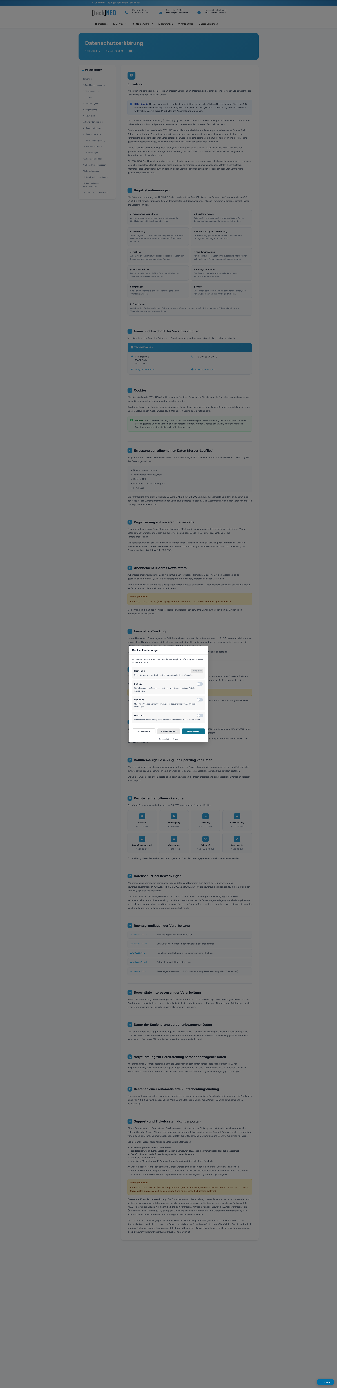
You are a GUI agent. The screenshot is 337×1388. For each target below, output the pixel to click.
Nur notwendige (143, 731)
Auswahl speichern (169, 731)
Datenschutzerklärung (168, 739)
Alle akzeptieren (193, 731)
